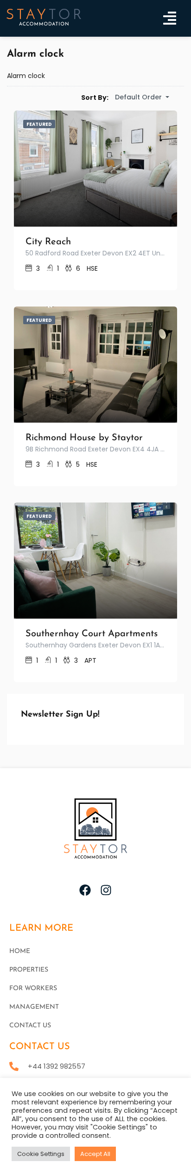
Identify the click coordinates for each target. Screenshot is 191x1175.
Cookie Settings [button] (40, 1153)
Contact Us (30, 1025)
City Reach (48, 242)
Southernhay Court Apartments (91, 634)
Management (34, 1007)
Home (19, 951)
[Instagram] (106, 890)
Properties (28, 969)
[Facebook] (85, 890)
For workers (33, 988)
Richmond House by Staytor (84, 438)
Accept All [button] (95, 1153)
